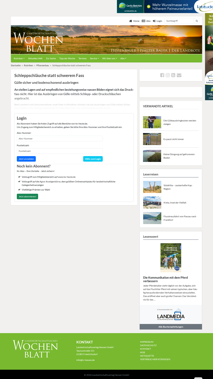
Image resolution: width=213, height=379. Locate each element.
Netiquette (147, 355)
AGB (142, 352)
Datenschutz (148, 345)
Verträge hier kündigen (155, 359)
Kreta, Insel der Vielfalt (175, 202)
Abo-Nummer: (24, 132)
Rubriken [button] (18, 58)
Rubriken (28, 65)
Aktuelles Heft (35, 58)
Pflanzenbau (42, 65)
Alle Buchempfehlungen (171, 326)
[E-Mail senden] (179, 75)
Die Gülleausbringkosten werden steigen (179, 122)
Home (136, 20)
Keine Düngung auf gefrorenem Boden (179, 156)
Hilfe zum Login (93, 158)
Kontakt (145, 348)
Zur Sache (51, 58)
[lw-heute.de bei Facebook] (162, 75)
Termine (83, 58)
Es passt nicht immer (173, 139)
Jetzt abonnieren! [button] (27, 196)
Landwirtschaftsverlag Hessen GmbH (110, 374)
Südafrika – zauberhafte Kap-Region (178, 187)
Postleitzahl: (23, 145)
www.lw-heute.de (66, 176)
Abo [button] (122, 58)
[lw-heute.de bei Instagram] (168, 75)
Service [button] (93, 58)
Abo (148, 20)
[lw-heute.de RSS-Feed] (173, 75)
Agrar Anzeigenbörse (50, 181)
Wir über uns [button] (108, 58)
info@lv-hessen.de (85, 360)
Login (159, 20)
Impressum (146, 341)
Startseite (16, 65)
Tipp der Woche (67, 58)
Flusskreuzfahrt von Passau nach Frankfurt (180, 218)
